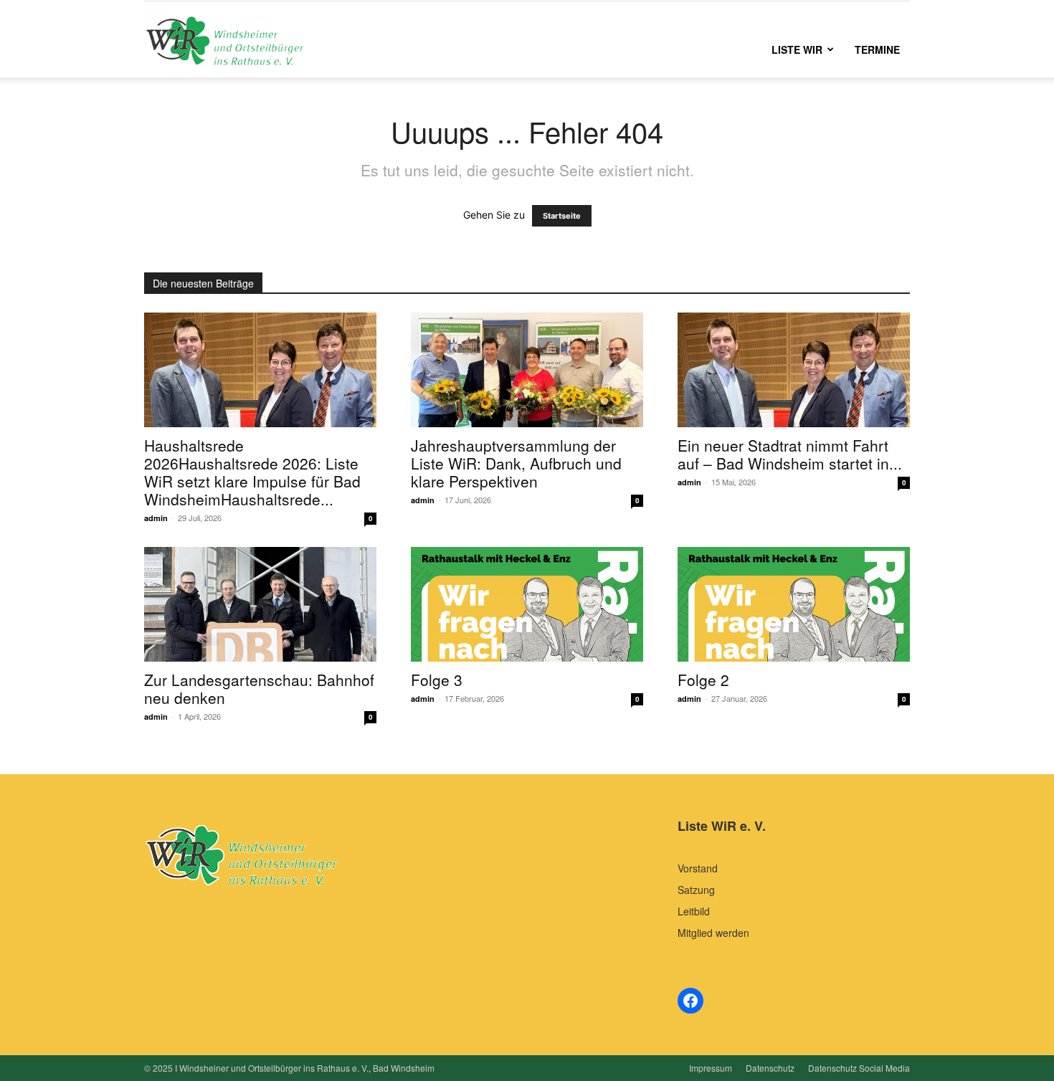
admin (156, 518)
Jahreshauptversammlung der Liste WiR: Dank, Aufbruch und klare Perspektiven (516, 463)
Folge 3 (436, 679)
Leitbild (694, 911)
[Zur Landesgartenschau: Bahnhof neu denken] (260, 604)
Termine (877, 49)
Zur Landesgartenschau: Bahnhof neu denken (259, 688)
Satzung (696, 889)
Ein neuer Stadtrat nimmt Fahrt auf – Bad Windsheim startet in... (790, 454)
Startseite (562, 216)
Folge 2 (703, 679)
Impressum (710, 1068)
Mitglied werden (713, 932)
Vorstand (698, 868)
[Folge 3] (527, 604)
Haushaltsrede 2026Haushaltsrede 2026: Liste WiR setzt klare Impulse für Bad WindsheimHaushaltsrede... (252, 472)
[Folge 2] (794, 604)
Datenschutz (770, 1068)
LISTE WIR (796, 49)
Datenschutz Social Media (859, 1068)
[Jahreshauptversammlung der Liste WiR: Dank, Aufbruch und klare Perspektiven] (527, 370)
